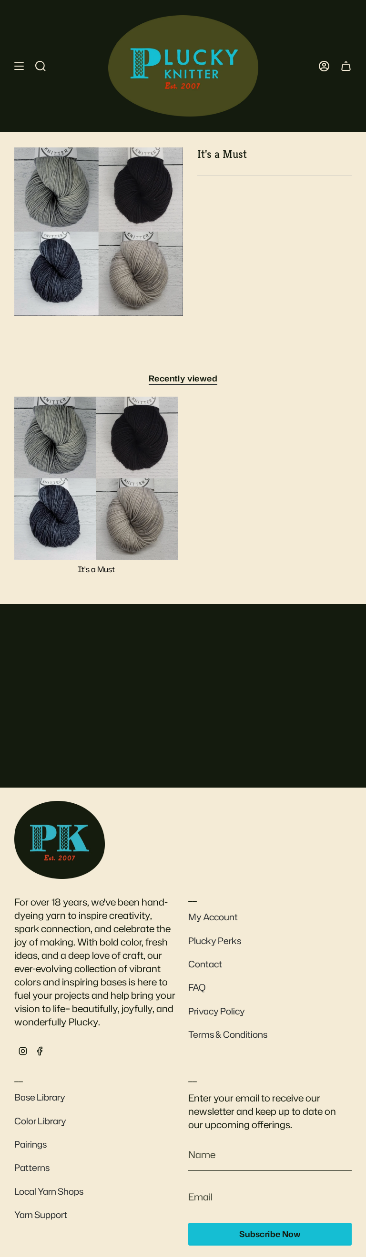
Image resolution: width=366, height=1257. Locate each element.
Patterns (32, 1167)
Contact (205, 964)
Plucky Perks (214, 941)
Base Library (39, 1097)
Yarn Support (40, 1214)
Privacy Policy (216, 1011)
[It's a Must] (96, 478)
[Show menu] (19, 66)
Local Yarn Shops (48, 1191)
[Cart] (346, 66)
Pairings (30, 1144)
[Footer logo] (59, 840)
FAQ (197, 987)
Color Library (40, 1121)
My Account (213, 917)
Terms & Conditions (227, 1034)
